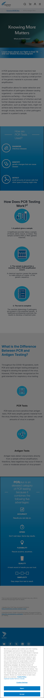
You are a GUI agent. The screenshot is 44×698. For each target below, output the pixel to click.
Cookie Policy (21, 677)
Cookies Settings (22, 682)
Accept (22, 694)
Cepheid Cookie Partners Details (14, 678)
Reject (22, 688)
